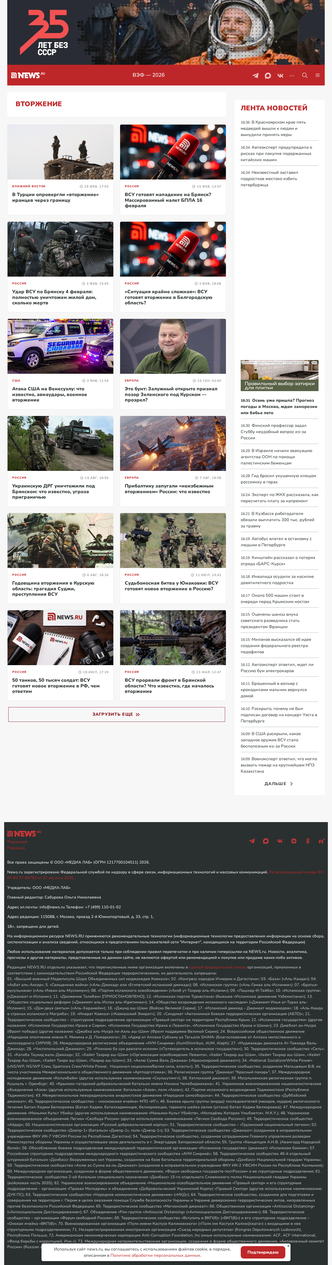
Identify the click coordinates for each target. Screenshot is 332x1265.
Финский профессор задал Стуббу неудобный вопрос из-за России (274, 432)
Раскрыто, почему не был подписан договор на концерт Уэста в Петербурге (279, 715)
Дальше (275, 784)
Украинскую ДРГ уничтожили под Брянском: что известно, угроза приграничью (53, 491)
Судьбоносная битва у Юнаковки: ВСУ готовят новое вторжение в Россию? (171, 586)
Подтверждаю (263, 1252)
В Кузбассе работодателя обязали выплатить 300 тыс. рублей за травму (277, 520)
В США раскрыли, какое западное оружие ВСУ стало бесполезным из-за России (271, 740)
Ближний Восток (29, 186)
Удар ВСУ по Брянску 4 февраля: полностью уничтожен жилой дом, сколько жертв (54, 297)
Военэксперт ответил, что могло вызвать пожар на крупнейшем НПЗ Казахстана (279, 765)
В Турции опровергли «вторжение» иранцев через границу (55, 197)
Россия (132, 186)
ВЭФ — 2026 (149, 74)
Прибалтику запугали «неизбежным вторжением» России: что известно (169, 489)
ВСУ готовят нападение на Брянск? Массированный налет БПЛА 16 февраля (168, 200)
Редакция (17, 842)
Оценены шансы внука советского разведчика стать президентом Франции (270, 621)
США (16, 381)
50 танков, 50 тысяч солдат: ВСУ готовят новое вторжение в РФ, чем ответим (56, 685)
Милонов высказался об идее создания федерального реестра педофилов (276, 646)
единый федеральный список (217, 967)
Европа (132, 381)
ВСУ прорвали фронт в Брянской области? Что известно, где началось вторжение (169, 685)
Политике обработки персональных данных (155, 1255)
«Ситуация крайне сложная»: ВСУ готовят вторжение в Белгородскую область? (168, 297)
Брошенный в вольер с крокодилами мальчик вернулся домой (274, 690)
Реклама (16, 848)
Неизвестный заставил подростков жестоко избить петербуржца (269, 179)
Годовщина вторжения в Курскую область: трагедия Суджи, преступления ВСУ (53, 588)
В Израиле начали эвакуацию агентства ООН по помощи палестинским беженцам (276, 457)
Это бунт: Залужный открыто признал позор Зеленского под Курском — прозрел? (171, 394)
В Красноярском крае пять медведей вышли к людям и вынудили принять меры (273, 128)
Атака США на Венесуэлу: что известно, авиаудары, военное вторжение (49, 394)
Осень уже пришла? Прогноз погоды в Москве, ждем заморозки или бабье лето (279, 407)
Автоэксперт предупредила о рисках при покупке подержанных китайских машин (276, 154)
